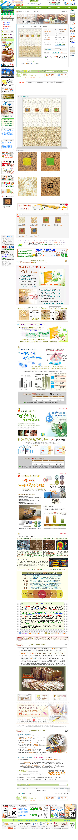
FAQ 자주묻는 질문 (24, 814)
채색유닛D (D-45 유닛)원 (58, 225)
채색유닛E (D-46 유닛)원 (46, 225)
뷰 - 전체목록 (72, 53)
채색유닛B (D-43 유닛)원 (34, 235)
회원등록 (52, 0)
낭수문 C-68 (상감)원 (34, 225)
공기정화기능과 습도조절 (7, 132)
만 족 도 (62, 788)
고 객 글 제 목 (35, 788)
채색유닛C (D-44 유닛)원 (22, 235)
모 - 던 (7, 22)
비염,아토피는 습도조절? (7, 146)
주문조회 (64, 0)
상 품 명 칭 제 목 (25, 788)
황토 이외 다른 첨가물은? (7, 133)
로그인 (48, 0)
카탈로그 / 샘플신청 (24, 812)
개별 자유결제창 (23, 815)
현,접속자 (68, 0)
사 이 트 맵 (57, 820)
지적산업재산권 (19, 820)
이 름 (57, 788)
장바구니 (59, 0)
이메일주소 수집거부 (48, 820)
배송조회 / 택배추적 (24, 809)
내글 (56, 0)
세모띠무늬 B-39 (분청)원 (22, 225)
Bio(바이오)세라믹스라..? (7, 135)
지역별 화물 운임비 (24, 811)
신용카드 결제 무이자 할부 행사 (35, 5)
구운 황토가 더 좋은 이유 (7, 143)
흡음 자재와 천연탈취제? (7, 145)
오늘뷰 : (72, 46)
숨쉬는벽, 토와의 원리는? (7, 130)
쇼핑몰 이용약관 (28, 820)
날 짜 (68, 788)
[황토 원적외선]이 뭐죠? (7, 142)
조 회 (66, 788)
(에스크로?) (72, 820)
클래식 (7, 24)
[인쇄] (32, 64)
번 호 (18, 788)
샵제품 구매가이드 (23, 808)
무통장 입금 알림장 (24, 816)
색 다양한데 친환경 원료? (7, 134)
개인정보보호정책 (38, 820)
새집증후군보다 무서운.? (7, 147)
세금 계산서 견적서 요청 (72, 34)
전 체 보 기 (6, 28)
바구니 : (72, 45)
